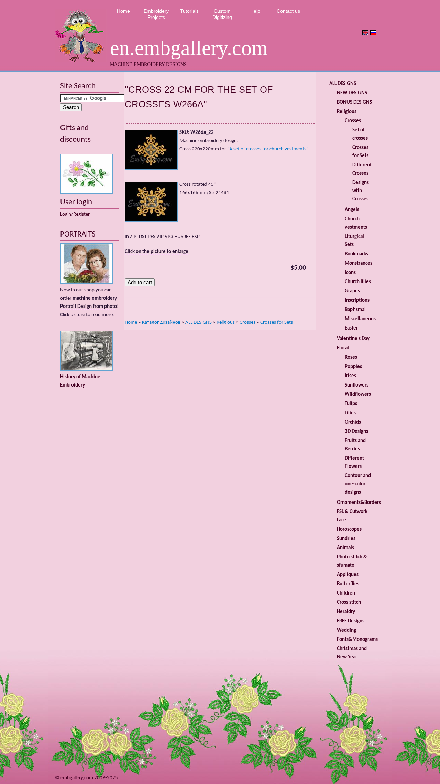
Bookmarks (356, 254)
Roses (351, 357)
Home (123, 11)
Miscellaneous (360, 319)
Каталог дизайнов (161, 322)
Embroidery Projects (156, 14)
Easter (351, 328)
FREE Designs (350, 621)
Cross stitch (349, 602)
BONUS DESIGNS (354, 102)
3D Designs (356, 431)
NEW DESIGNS (352, 93)
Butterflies (348, 584)
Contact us (288, 11)
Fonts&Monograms (357, 639)
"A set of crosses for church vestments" (267, 149)
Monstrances (358, 263)
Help (255, 11)
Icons (350, 272)
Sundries (346, 538)
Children (346, 593)
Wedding (346, 630)
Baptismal (355, 309)
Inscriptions (357, 300)
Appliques (348, 574)
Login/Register (75, 214)
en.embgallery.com (189, 48)
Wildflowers (358, 394)
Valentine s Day (353, 339)
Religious (226, 322)
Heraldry (346, 611)
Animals (345, 548)
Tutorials (189, 11)
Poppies (353, 366)
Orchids (353, 422)
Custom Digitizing (222, 14)
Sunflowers (356, 385)
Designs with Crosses (360, 191)
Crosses (247, 322)
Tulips (351, 403)
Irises (350, 376)
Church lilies (358, 282)
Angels (352, 209)
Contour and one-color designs (358, 484)
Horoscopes (349, 529)
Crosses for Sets (276, 322)
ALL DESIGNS (198, 322)
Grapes (352, 291)
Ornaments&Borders (359, 502)
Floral (343, 348)
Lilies (350, 413)
